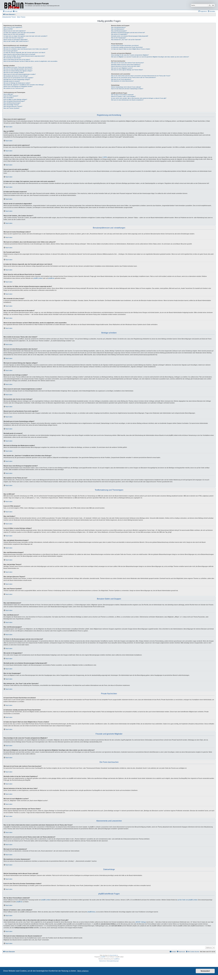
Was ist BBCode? (8, 94)
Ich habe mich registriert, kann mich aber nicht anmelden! (19, 32)
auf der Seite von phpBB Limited (187, 900)
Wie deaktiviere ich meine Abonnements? (122, 81)
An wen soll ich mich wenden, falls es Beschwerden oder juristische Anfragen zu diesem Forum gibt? (138, 98)
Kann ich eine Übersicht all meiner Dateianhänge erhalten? (127, 88)
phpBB (103, 956)
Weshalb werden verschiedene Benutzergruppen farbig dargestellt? (129, 36)
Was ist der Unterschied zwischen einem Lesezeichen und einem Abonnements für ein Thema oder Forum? (140, 75)
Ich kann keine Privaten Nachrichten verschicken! (125, 45)
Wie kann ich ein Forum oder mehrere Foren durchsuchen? (127, 62)
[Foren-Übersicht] (14, 5)
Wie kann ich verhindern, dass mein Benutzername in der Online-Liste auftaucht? (26, 49)
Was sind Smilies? (9, 97)
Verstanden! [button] (205, 971)
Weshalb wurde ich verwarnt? (12, 81)
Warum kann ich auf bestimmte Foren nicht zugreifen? (18, 77)
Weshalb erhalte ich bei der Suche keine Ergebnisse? (125, 64)
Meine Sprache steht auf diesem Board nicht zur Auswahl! (19, 54)
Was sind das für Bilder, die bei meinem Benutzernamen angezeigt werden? (24, 56)
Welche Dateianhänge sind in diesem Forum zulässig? (126, 87)
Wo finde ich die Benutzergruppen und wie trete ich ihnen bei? (128, 32)
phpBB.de (51, 278)
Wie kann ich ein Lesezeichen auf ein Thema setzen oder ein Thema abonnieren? (133, 77)
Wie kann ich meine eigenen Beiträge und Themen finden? (127, 69)
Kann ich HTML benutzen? (11, 96)
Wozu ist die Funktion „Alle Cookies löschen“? (16, 41)
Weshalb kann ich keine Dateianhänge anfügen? (17, 79)
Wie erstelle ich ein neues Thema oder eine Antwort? (18, 67)
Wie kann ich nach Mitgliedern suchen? (122, 68)
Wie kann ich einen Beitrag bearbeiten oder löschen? (18, 69)
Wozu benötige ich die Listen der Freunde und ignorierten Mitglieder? (130, 55)
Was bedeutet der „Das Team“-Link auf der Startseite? (126, 39)
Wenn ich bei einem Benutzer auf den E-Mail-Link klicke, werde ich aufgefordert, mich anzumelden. (31, 61)
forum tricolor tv (114, 955)
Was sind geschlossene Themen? (13, 106)
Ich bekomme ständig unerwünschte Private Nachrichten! (127, 47)
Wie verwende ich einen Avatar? (12, 57)
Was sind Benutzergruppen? (119, 31)
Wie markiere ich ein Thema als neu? (14, 88)
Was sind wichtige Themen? (11, 104)
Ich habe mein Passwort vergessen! (13, 37)
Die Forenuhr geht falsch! (10, 50)
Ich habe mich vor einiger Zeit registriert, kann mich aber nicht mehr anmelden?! (25, 36)
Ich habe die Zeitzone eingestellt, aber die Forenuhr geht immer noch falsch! (24, 52)
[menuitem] (15, 11)
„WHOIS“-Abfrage (140, 922)
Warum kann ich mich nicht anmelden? (14, 34)
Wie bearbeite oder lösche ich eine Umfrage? (16, 76)
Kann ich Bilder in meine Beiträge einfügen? (15, 99)
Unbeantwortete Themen (9, 17)
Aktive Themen (21, 17)
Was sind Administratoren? (118, 27)
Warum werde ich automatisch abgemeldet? (16, 39)
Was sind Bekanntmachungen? (12, 103)
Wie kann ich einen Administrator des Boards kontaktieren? (127, 100)
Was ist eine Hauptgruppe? (118, 37)
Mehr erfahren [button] (83, 971)
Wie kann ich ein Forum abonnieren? (121, 79)
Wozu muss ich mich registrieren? (13, 27)
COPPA (104, 157)
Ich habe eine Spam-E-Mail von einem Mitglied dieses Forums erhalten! (130, 49)
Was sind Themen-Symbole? (11, 108)
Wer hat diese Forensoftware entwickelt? (122, 94)
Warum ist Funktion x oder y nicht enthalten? (123, 96)
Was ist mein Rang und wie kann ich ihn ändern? (17, 59)
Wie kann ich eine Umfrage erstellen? (14, 72)
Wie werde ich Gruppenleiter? (119, 34)
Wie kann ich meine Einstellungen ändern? (15, 47)
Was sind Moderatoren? (117, 29)
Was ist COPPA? (8, 29)
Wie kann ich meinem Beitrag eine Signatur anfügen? (18, 70)
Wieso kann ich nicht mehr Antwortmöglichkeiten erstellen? (20, 74)
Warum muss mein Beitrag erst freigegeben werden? (18, 86)
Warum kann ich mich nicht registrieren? (15, 31)
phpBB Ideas (91, 912)
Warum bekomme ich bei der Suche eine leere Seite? (125, 66)
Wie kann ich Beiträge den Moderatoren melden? (17, 83)
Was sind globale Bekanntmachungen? (14, 101)
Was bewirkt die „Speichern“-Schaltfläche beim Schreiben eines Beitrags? (24, 84)
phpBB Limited (37, 278)
